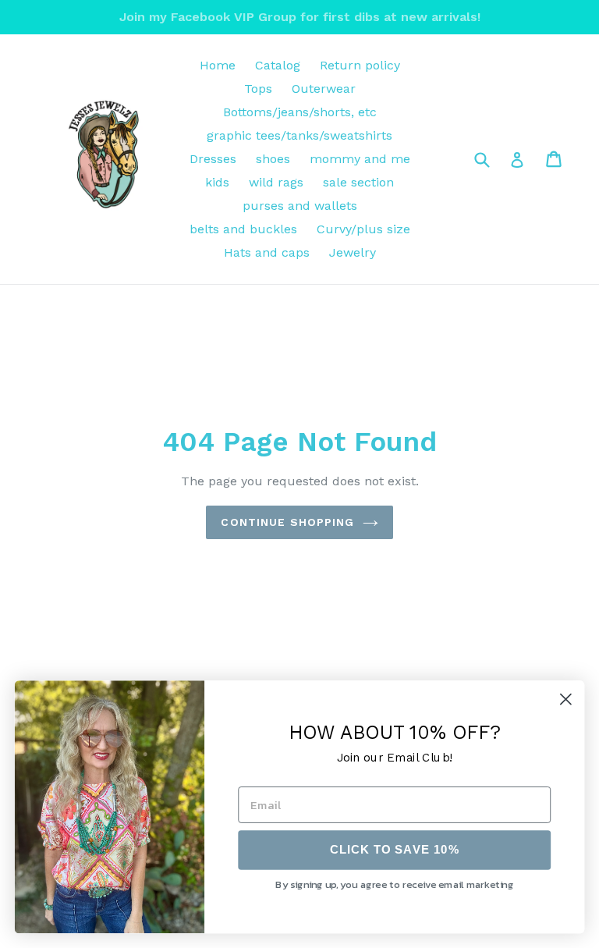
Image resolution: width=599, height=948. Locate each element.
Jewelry (352, 252)
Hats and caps (267, 252)
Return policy (360, 65)
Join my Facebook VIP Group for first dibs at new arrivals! (299, 16)
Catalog (277, 65)
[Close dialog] (566, 699)
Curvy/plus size (363, 229)
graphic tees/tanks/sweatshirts (299, 135)
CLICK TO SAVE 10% (394, 849)
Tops (258, 88)
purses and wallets (300, 205)
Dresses (213, 158)
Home (218, 65)
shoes (273, 158)
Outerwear (324, 88)
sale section (358, 182)
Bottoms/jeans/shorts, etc (300, 112)
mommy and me (360, 158)
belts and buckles (243, 229)
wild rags (276, 182)
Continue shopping (287, 522)
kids (217, 182)
